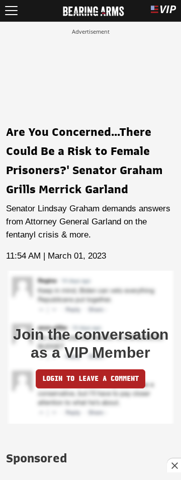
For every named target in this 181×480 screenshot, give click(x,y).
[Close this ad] (174, 465)
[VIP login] (163, 11)
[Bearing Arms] (93, 10)
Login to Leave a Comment (90, 378)
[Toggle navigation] (11, 11)
